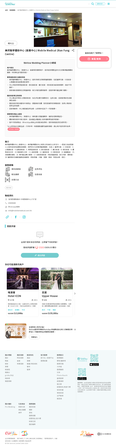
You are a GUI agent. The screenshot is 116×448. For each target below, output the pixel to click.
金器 (18, 361)
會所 (28, 366)
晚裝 (6, 361)
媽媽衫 (7, 372)
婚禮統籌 (44, 361)
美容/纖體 (22, 410)
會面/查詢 (96, 58)
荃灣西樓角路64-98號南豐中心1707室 (22, 199)
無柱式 (10, 310)
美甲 (20, 412)
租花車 (59, 384)
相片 (11, 43)
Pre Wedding (10, 407)
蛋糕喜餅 (60, 378)
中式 (23, 310)
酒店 (28, 358)
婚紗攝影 (8, 404)
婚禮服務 (13, 10)
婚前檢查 (8, 187)
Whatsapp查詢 (14, 207)
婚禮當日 (60, 355)
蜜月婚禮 (44, 355)
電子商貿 (20, 438)
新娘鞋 (7, 369)
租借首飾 (8, 381)
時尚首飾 (20, 358)
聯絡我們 (28, 441)
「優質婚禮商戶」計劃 (50, 438)
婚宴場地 (30, 355)
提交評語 (41, 255)
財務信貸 (32, 421)
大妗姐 (59, 366)
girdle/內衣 (9, 375)
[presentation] (5, 293)
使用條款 (8, 441)
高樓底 (17, 310)
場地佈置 (60, 390)
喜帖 (30, 412)
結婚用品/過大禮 (35, 418)
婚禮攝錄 (60, 369)
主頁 (6, 10)
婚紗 (6, 358)
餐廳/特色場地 (32, 364)
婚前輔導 (32, 424)
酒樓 (28, 361)
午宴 (48, 310)
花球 (58, 372)
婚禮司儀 (60, 364)
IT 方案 (26, 438)
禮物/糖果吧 (61, 361)
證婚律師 (60, 381)
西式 (43, 310)
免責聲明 (21, 441)
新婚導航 (39, 438)
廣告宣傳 (32, 438)
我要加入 (34, 337)
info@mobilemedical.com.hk (20, 210)
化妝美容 (21, 404)
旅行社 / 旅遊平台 (47, 358)
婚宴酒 (59, 398)
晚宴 (54, 310)
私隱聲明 (14, 441)
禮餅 (30, 410)
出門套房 (60, 395)
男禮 (6, 366)
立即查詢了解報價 (13, 129)
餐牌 (28, 369)
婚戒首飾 (20, 355)
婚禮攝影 (60, 358)
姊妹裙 (7, 378)
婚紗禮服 (8, 355)
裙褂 (6, 364)
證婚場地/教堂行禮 (64, 387)
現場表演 (60, 393)
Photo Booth (62, 375)
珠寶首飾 (20, 364)
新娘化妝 (21, 407)
